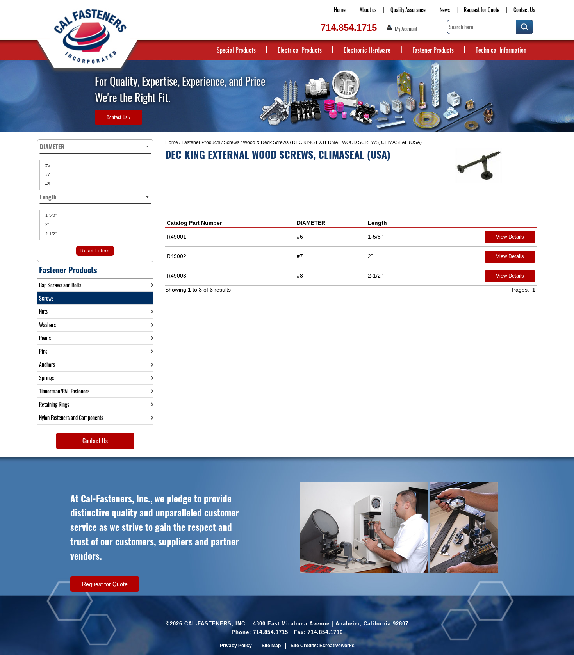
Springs (46, 378)
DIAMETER (311, 223)
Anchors (47, 364)
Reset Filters (95, 250)
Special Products (236, 50)
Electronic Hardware (367, 50)
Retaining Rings (54, 404)
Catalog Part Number (194, 223)
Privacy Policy (236, 645)
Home (340, 9)
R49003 (176, 275)
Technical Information (501, 50)
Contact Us (524, 9)
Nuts (43, 311)
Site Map (271, 645)
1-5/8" (50, 215)
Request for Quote (481, 9)
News (445, 9)
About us (368, 9)
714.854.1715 (349, 27)
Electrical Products (300, 50)
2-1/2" (50, 233)
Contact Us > (118, 117)
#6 (47, 165)
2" (46, 224)
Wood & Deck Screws (266, 142)
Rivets (45, 338)
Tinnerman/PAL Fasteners (64, 391)
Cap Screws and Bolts (60, 285)
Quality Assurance (408, 9)
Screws (231, 142)
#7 (47, 174)
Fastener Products (433, 50)
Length (377, 223)
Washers (47, 324)
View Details (510, 237)
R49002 (176, 256)
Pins (43, 351)
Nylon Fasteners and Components (71, 417)
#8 (47, 184)
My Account (406, 29)
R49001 (176, 236)
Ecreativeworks (337, 645)
